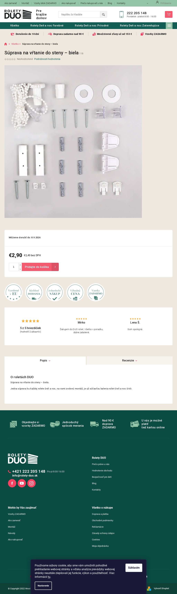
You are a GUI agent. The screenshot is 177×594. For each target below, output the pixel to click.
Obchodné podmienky (102, 520)
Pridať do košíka (40, 267)
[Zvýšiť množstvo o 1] (20, 265)
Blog (110, 3)
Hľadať (103, 14)
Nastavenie (43, 585)
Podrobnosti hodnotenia (47, 59)
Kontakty (121, 3)
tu (49, 576)
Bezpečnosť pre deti (101, 477)
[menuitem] (14, 25)
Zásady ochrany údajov (103, 533)
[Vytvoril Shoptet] (150, 589)
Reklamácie (98, 527)
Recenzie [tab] (128, 360)
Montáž (25, 3)
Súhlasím (134, 567)
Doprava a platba (100, 514)
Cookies (96, 539)
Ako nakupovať (69, 3)
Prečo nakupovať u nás (92, 3)
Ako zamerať (10, 3)
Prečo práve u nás (100, 464)
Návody (11, 533)
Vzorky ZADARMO (17, 514)
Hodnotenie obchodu (102, 470)
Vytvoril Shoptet (161, 588)
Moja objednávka (100, 546)
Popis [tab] (43, 360)
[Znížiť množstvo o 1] (20, 269)
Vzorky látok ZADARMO (45, 3)
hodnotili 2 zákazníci (30, 331)
